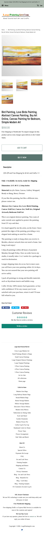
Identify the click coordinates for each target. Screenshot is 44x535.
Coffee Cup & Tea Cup (22, 425)
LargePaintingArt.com (28, 526)
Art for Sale (22, 375)
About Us (22, 447)
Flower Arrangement (22, 434)
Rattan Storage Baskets (22, 400)
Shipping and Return (22, 465)
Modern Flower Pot (22, 422)
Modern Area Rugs (22, 391)
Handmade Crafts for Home (22, 428)
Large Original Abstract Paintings (22, 360)
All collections (22, 378)
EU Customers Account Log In (22, 487)
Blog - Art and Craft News (22, 474)
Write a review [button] (22, 326)
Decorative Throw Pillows (22, 406)
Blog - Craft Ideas (22, 481)
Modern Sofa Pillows (22, 410)
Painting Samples (22, 462)
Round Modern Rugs (22, 397)
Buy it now (22, 157)
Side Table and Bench (22, 437)
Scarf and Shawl (22, 416)
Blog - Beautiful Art (22, 478)
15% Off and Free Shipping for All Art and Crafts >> (21, 173)
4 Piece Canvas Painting (22, 369)
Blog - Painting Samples (22, 484)
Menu (6, 5)
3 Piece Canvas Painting (22, 366)
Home (3, 30)
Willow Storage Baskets (22, 403)
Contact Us (22, 468)
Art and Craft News (22, 459)
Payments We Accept (22, 453)
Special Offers (22, 450)
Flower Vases (22, 431)
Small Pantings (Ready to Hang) (22, 354)
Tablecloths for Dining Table (22, 413)
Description (7, 167)
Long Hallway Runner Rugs (22, 394)
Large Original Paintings (22, 363)
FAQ (22, 456)
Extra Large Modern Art (22, 351)
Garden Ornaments (22, 419)
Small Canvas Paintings (22, 357)
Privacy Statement (22, 471)
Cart (41, 5)
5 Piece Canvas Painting (22, 372)
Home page (22, 381)
